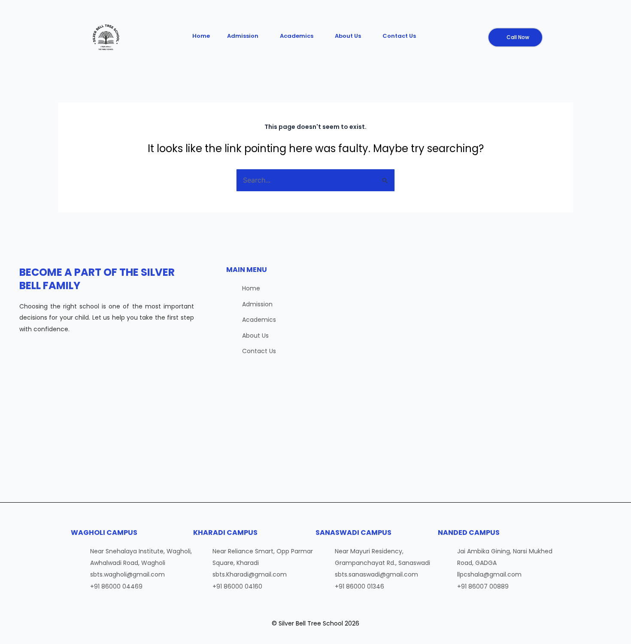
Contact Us (399, 36)
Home (201, 36)
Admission (242, 36)
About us (348, 36)
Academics (296, 36)
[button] (244, 36)
